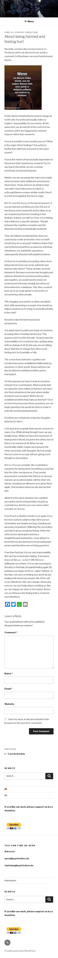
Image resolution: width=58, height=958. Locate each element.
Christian (31, 32)
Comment (10, 632)
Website (9, 704)
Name (8, 673)
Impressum (10, 880)
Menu (31, 21)
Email (8, 688)
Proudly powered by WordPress (20, 951)
